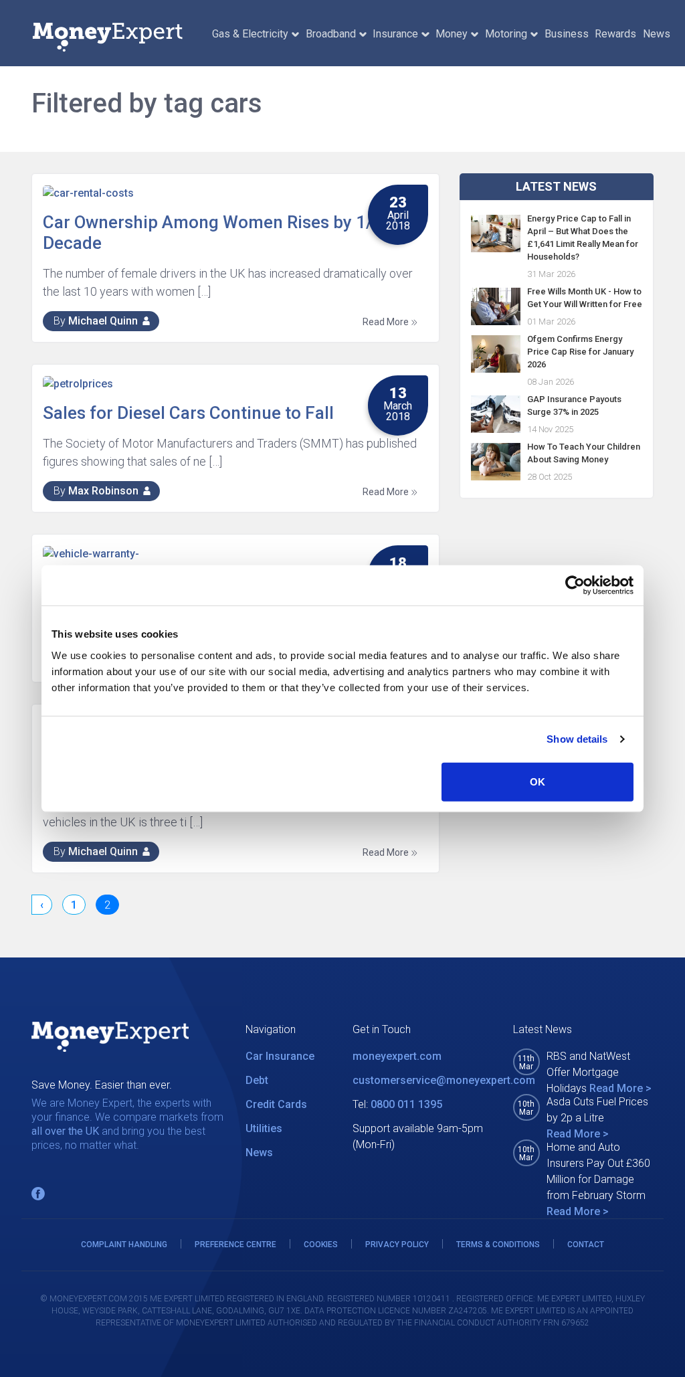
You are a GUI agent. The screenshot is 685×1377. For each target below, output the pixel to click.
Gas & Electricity (250, 33)
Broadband (331, 33)
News (656, 33)
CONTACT (585, 1244)
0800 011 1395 (406, 1104)
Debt (257, 1080)
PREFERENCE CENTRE (235, 1244)
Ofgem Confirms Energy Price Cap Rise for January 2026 (580, 351)
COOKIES (321, 1244)
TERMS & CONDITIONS (498, 1244)
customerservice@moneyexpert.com (444, 1080)
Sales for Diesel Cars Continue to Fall (188, 413)
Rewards (615, 33)
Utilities (264, 1128)
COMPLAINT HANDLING (124, 1244)
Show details (577, 739)
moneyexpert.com (397, 1056)
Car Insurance (280, 1056)
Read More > (620, 1088)
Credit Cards (276, 1104)
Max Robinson (103, 490)
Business (567, 33)
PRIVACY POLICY (397, 1244)
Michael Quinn (103, 320)
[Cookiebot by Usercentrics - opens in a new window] (574, 585)
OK (537, 781)
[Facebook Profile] (38, 1193)
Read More (387, 321)
